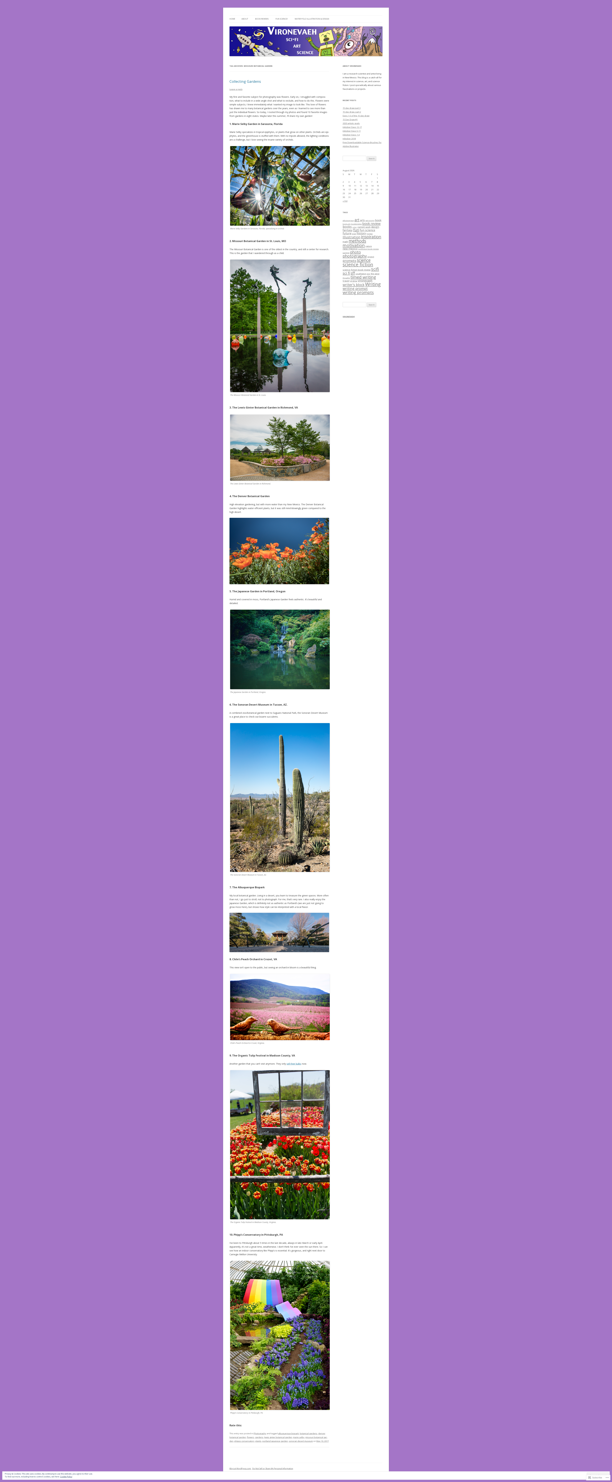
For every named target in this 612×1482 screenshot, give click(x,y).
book (378, 220)
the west (375, 273)
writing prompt (355, 288)
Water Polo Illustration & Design (312, 19)
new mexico (350, 248)
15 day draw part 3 (352, 108)
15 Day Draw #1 (350, 119)
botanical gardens (308, 1433)
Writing (373, 284)
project (371, 256)
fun (356, 229)
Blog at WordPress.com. (240, 1468)
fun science (367, 230)
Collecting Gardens (245, 81)
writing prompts (358, 292)
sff (353, 273)
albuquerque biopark (288, 1433)
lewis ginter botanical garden (278, 1437)
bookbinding (356, 224)
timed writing (363, 277)
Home (232, 19)
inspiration (371, 236)
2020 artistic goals (351, 123)
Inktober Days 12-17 (352, 127)
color (354, 227)
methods (357, 241)
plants (258, 1441)
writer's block (353, 284)
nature (368, 246)
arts (362, 220)
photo (355, 252)
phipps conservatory (244, 1441)
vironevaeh (365, 280)
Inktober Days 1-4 (351, 134)
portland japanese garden (275, 1441)
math (345, 241)
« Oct (345, 201)
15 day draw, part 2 (352, 111)
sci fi (346, 273)
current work (364, 227)
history (361, 233)
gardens (259, 1437)
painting (346, 253)
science (364, 260)
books (347, 227)
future (347, 233)
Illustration (351, 237)
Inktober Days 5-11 (352, 131)
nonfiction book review (368, 249)
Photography (260, 1433)
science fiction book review (357, 269)
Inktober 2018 (349, 138)
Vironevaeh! (349, 316)
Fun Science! (282, 19)
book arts (346, 224)
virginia (353, 280)
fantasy (348, 230)
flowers (250, 1437)
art (356, 219)
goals (354, 234)
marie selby (298, 1437)
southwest (361, 273)
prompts (349, 260)
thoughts (346, 278)
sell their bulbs (294, 1063)
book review (371, 223)
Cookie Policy (66, 1476)
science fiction (358, 264)
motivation (354, 245)
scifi (375, 269)
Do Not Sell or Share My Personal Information (272, 1468)
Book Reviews (262, 19)
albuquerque (348, 220)
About (244, 19)
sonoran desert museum (301, 1441)
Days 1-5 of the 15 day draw (356, 115)
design (375, 227)
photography (355, 256)
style (368, 274)
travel (346, 280)
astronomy (369, 220)
